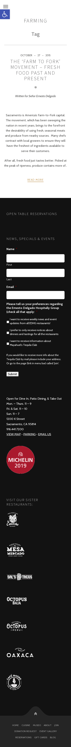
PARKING (29, 434)
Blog (53, 737)
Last (9, 279)
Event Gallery (48, 731)
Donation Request (25, 731)
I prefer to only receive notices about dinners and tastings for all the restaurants (34, 332)
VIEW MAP (13, 434)
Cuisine (26, 725)
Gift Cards (40, 737)
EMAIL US (44, 434)
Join (56, 725)
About (47, 725)
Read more (35, 179)
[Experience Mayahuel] (35, 6)
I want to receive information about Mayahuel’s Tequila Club (30, 343)
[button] (5, 14)
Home (15, 725)
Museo (37, 725)
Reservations (23, 737)
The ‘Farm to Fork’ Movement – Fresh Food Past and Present (35, 69)
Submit (12, 374)
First (9, 264)
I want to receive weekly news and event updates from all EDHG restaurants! (33, 321)
